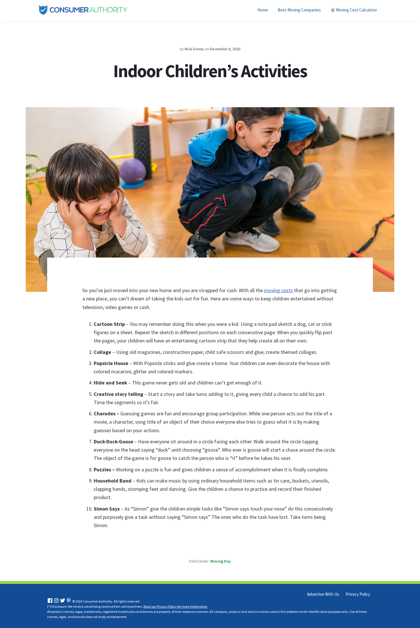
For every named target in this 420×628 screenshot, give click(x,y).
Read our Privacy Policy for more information (175, 606)
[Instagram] (56, 601)
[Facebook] (50, 601)
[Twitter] (62, 601)
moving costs (278, 290)
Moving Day (220, 561)
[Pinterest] (69, 601)
